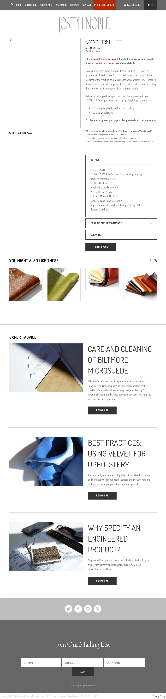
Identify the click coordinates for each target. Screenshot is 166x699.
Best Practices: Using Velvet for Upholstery (117, 453)
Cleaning (95, 234)
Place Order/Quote (104, 5)
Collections (31, 5)
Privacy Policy (159, 696)
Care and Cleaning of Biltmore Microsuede (120, 359)
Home (18, 5)
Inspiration (61, 5)
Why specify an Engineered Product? (114, 538)
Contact (87, 5)
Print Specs (101, 246)
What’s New (46, 5)
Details (95, 159)
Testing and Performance (106, 223)
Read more (102, 410)
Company (74, 5)
